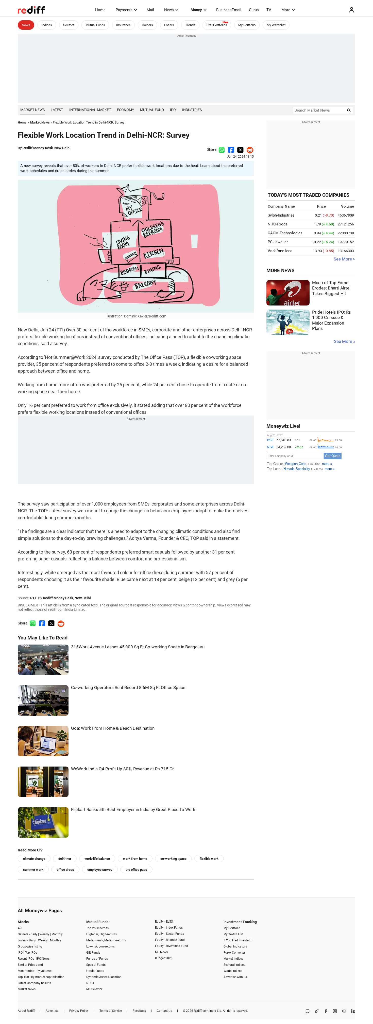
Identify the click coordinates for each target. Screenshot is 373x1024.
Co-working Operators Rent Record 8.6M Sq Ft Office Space (128, 687)
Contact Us (164, 1011)
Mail (150, 10)
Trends (190, 25)
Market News (32, 110)
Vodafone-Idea (280, 251)
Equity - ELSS (164, 921)
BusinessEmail (228, 10)
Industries (192, 110)
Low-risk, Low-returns (100, 946)
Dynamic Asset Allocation (104, 977)
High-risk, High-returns (101, 934)
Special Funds (96, 965)
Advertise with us (235, 977)
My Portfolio (247, 25)
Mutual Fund (152, 110)
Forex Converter (234, 952)
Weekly (44, 934)
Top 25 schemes (97, 928)
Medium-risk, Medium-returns (106, 940)
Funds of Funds (97, 958)
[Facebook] (326, 1011)
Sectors (68, 25)
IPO (173, 110)
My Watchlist (276, 25)
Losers (169, 25)
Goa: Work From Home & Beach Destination (113, 728)
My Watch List (233, 934)
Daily (33, 934)
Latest (57, 110)
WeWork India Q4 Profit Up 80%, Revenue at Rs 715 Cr (122, 769)
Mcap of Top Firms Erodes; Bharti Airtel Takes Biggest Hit (331, 288)
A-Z (20, 928)
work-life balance (97, 859)
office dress (65, 870)
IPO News (42, 958)
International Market (90, 110)
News (169, 10)
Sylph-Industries (281, 215)
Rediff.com (201, 1011)
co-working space (173, 859)
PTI (33, 598)
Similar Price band (30, 965)
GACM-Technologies (285, 233)
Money (196, 10)
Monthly (57, 934)
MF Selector (94, 989)
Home (100, 10)
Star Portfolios (217, 25)
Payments (124, 10)
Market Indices (233, 958)
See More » (344, 341)
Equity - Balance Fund (170, 940)
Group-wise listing (30, 946)
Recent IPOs (26, 958)
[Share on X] (317, 1011)
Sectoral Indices (234, 965)
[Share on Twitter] (240, 149)
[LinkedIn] (353, 1011)
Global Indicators (235, 946)
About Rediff (26, 1011)
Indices (46, 25)
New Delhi (62, 148)
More (285, 10)
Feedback (139, 1011)
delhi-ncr (64, 859)
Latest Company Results (34, 983)
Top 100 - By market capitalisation (41, 977)
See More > (344, 259)
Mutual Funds (95, 25)
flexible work (209, 859)
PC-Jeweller (278, 242)
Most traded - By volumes (35, 971)
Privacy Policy (79, 1011)
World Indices (233, 971)
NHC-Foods (277, 224)
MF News (161, 952)
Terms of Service (110, 1011)
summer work (33, 870)
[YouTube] (344, 1011)
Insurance (123, 25)
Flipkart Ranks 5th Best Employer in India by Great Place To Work (133, 809)
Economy (125, 110)
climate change (34, 859)
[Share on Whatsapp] (221, 149)
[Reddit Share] (249, 149)
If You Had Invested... (238, 940)
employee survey (99, 870)
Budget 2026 (164, 958)
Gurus (254, 10)
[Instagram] (335, 1011)
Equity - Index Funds (169, 927)
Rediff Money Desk (38, 148)
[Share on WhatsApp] (308, 1011)
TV (268, 10)
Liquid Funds (95, 971)
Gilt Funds (93, 952)
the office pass (136, 870)
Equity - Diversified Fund (171, 946)
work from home (135, 859)
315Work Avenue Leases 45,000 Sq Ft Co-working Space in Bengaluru (138, 647)
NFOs (90, 983)
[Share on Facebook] (231, 149)
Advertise (52, 1011)
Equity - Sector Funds (169, 934)
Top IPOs (31, 952)
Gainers (147, 25)
